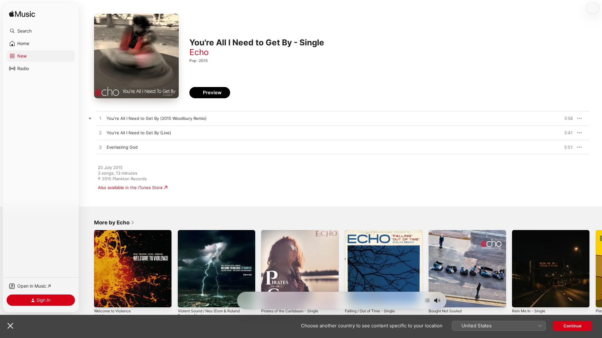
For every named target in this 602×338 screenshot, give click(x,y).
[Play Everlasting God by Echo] (100, 147)
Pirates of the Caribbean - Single (293, 232)
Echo (199, 52)
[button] (41, 31)
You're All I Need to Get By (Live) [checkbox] (139, 132)
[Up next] (427, 300)
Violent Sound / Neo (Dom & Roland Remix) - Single (212, 235)
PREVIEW (566, 118)
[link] (114, 222)
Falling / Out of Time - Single (373, 232)
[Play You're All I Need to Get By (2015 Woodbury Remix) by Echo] (100, 118)
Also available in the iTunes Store (130, 187)
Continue (572, 325)
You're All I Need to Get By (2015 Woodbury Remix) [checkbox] (157, 118)
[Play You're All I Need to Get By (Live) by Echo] (100, 133)
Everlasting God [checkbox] (122, 147)
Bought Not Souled (447, 232)
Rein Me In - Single (530, 232)
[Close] (10, 326)
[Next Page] (595, 268)
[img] (22, 14)
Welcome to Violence (114, 232)
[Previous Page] (87, 268)
